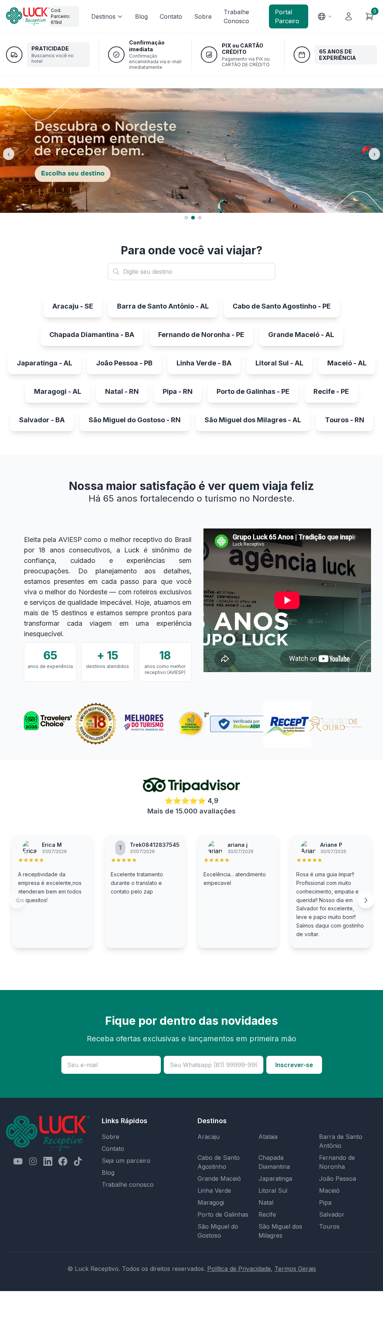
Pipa (325, 1202)
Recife (267, 1214)
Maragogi (210, 1202)
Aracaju (208, 1136)
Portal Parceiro (287, 16)
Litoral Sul (272, 1190)
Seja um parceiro (126, 1160)
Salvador (331, 1214)
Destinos (103, 16)
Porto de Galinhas (222, 1214)
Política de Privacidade (239, 1268)
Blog (141, 16)
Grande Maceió (219, 1178)
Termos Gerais (295, 1268)
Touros (329, 1226)
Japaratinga (275, 1178)
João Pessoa (337, 1178)
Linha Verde (214, 1190)
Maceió (329, 1190)
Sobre (203, 16)
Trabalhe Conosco (236, 16)
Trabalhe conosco (128, 1184)
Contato (171, 16)
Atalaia (268, 1136)
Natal (265, 1202)
